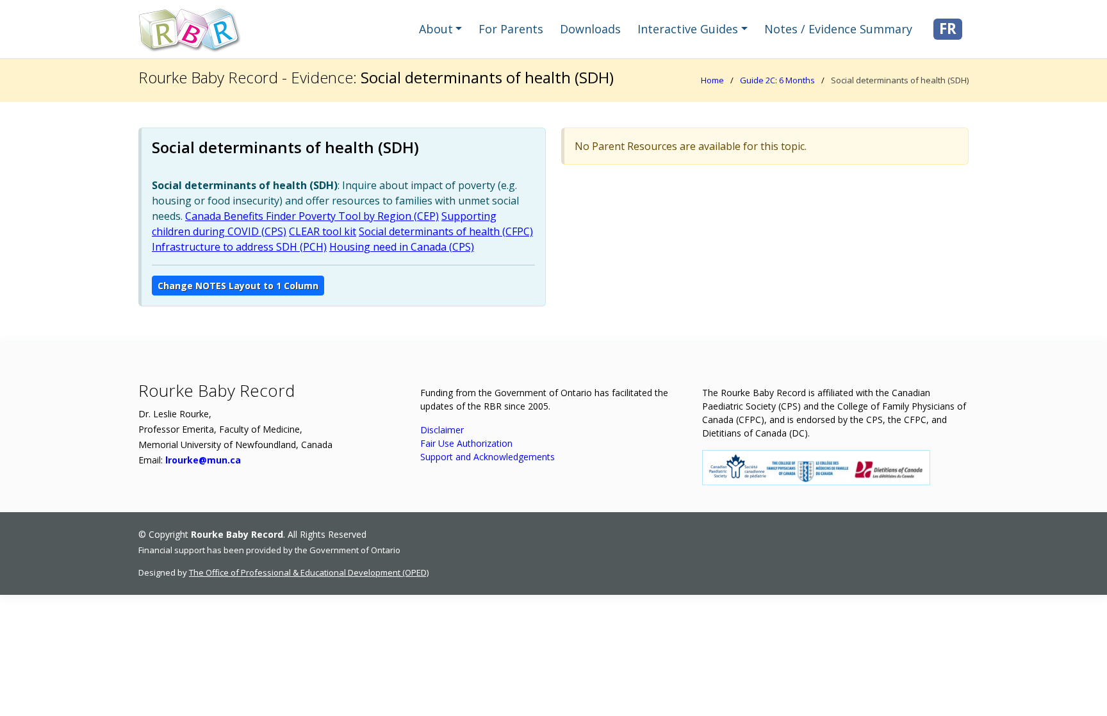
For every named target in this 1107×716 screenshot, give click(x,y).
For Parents (511, 29)
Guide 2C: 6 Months (777, 80)
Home (712, 80)
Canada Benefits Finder (240, 216)
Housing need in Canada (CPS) (401, 247)
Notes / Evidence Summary (838, 29)
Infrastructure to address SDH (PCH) (239, 247)
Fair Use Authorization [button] (466, 443)
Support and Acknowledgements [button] (487, 457)
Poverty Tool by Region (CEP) (367, 216)
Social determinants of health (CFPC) (446, 231)
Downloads (590, 29)
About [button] (436, 29)
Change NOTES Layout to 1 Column (238, 285)
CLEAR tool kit (322, 231)
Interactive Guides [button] (687, 29)
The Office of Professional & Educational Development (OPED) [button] (309, 572)
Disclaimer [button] (442, 430)
